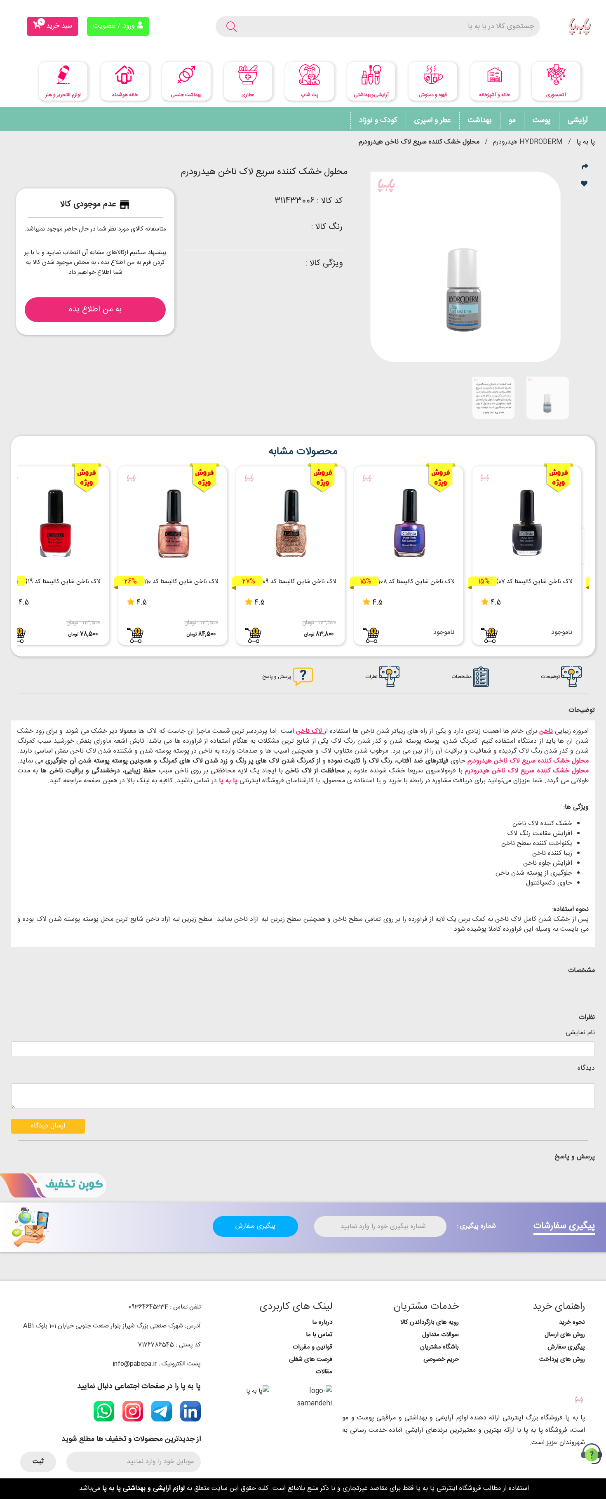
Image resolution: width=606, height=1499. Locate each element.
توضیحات (551, 677)
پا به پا (585, 142)
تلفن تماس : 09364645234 (165, 1307)
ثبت (38, 1461)
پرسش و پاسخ (277, 677)
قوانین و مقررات (312, 1347)
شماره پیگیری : (476, 1226)
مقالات (324, 1372)
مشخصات (462, 677)
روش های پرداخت (562, 1359)
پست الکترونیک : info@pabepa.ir (157, 1364)
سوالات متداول (440, 1335)
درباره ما (322, 1322)
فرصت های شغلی (310, 1359)
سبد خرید (56, 25)
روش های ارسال (565, 1335)
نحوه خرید (572, 1322)
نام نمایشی (580, 1033)
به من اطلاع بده (95, 309)
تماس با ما (319, 1335)
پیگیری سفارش (255, 1226)
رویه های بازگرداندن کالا (429, 1322)
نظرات (372, 677)
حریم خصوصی (441, 1359)
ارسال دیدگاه (48, 1126)
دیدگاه (586, 1068)
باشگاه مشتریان (439, 1347)
